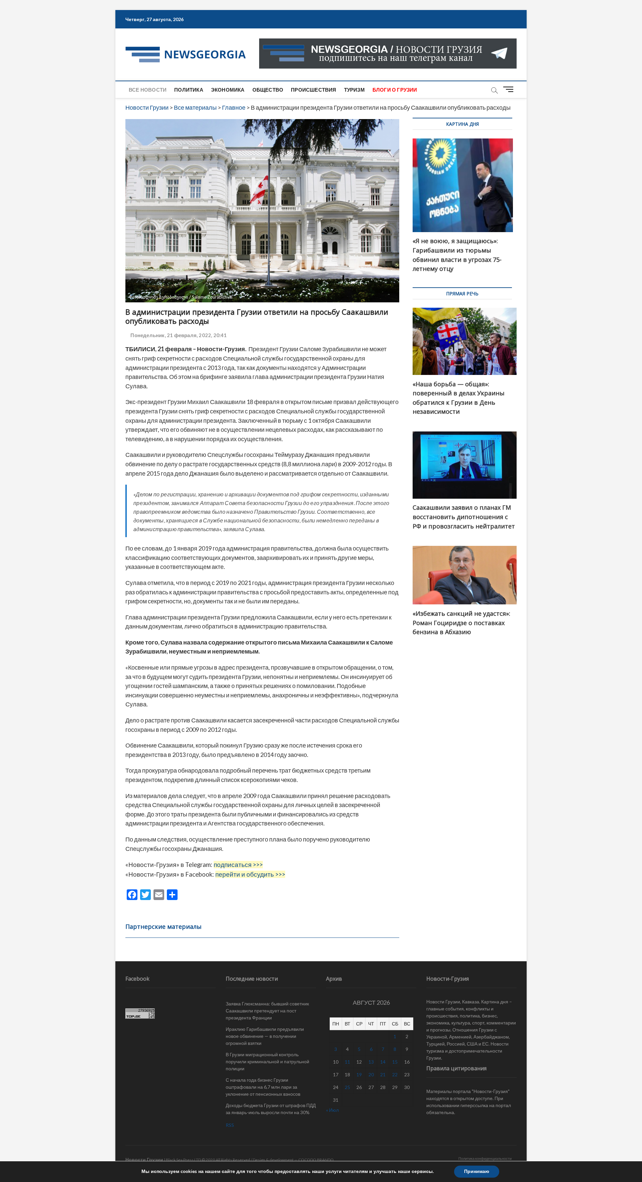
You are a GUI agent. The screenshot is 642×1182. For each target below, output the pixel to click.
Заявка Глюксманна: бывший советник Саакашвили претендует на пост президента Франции (267, 1010)
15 (395, 1062)
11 (347, 1062)
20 (371, 1074)
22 (395, 1074)
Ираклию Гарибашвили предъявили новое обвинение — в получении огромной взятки (265, 1036)
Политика (188, 90)
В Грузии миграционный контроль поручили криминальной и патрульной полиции (267, 1061)
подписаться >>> (238, 864)
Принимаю (476, 1171)
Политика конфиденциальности (485, 1158)
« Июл (332, 1110)
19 (359, 1074)
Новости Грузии (144, 1159)
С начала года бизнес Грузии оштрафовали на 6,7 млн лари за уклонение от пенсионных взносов (263, 1087)
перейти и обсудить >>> (250, 874)
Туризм (354, 90)
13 (371, 1062)
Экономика (228, 90)
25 (347, 1087)
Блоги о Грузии (394, 90)
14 (383, 1062)
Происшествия (313, 90)
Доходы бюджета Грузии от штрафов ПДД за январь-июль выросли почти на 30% (271, 1108)
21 (383, 1074)
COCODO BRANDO (316, 1159)
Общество (268, 90)
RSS (230, 1125)
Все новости (148, 90)
